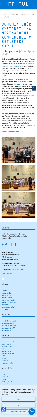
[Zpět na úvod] (18, 4)
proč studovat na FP (8, 328)
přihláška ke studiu (8, 323)
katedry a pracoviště (8, 300)
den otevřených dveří (9, 321)
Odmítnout (18, 405)
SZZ (3, 349)
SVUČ (4, 358)
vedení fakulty (6, 293)
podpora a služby (7, 363)
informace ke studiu (8, 342)
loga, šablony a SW (8, 307)
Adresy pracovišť (7, 273)
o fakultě (4, 290)
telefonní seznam (7, 381)
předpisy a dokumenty (9, 302)
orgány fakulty (6, 295)
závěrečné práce (7, 351)
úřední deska (6, 304)
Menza (4, 379)
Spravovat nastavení (18, 411)
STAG (4, 374)
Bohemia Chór (19, 84)
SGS (3, 356)
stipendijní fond (7, 346)
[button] (3, 4)
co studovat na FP (8, 330)
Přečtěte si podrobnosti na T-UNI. (13, 131)
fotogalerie (5, 309)
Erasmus (5, 360)
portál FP (5, 377)
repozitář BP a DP (8, 353)
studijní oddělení (7, 298)
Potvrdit (18, 399)
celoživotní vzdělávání (9, 325)
